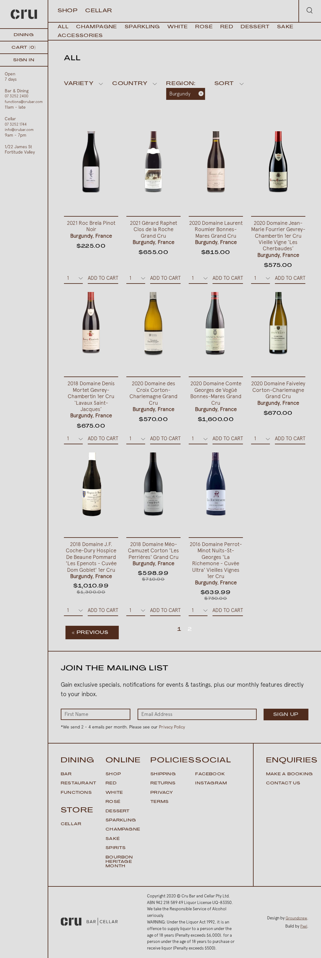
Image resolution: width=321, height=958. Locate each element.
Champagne (96, 27)
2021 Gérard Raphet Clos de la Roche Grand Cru (153, 232)
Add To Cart (103, 278)
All (63, 27)
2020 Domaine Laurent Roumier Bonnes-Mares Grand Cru (216, 232)
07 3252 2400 (16, 96)
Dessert (255, 27)
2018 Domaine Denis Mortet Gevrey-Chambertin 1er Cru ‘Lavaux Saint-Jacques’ (91, 399)
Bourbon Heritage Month (119, 862)
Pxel (303, 926)
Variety (78, 83)
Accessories (80, 36)
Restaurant (78, 783)
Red (226, 27)
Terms (159, 802)
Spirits (116, 848)
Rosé (204, 27)
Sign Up (286, 714)
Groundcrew (296, 918)
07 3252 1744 (16, 124)
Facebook (210, 774)
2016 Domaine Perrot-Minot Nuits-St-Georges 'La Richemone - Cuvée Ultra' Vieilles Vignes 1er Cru (216, 563)
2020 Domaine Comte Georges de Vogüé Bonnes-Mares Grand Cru (215, 396)
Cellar (99, 11)
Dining (24, 35)
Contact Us (283, 783)
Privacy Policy (172, 726)
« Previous (90, 633)
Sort (224, 83)
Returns (163, 783)
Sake (285, 27)
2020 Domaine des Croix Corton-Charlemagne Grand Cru (153, 396)
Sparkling (142, 27)
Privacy (161, 793)
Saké (113, 839)
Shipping (163, 774)
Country (129, 83)
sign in (23, 60)
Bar (66, 774)
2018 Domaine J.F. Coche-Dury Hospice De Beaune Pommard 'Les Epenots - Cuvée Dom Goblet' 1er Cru (91, 560)
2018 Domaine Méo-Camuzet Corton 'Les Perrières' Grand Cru (153, 553)
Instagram (211, 783)
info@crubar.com (19, 129)
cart (24, 48)
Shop (68, 11)
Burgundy (180, 94)
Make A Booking (289, 774)
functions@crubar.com (24, 102)
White (177, 27)
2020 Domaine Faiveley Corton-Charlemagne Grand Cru (278, 393)
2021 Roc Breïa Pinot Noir (91, 229)
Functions (76, 793)
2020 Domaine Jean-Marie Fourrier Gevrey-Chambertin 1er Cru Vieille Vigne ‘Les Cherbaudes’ (278, 239)
